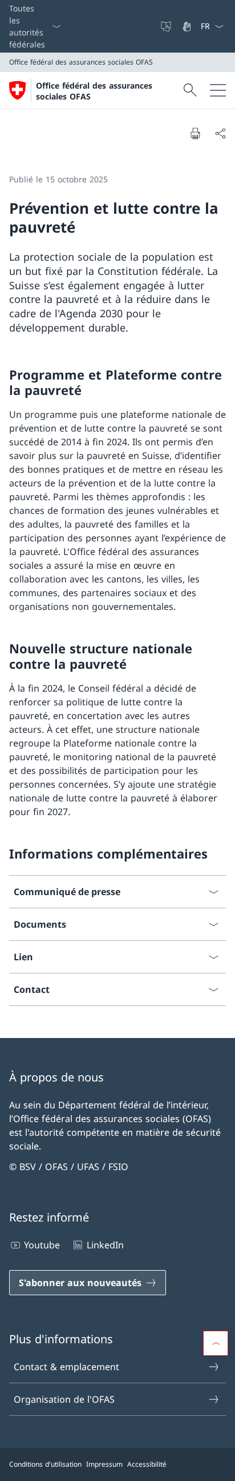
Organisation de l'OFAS (64, 1399)
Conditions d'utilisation (45, 1464)
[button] (215, 1343)
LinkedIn (105, 1245)
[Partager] (220, 133)
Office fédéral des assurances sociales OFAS (94, 91)
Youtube (42, 1245)
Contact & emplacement (66, 1366)
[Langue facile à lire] (167, 26)
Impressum (104, 1464)
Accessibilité (147, 1464)
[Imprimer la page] (195, 133)
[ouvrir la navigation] (218, 90)
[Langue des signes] (187, 26)
